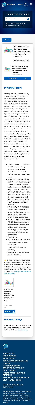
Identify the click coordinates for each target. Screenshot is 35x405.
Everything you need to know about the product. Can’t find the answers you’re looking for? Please (17, 328)
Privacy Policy (9, 358)
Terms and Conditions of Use (15, 361)
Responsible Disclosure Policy (16, 378)
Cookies (6, 363)
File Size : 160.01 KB (17, 74)
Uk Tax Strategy (9, 370)
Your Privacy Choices (12, 380)
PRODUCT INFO (13, 87)
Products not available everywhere (13, 386)
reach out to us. (22, 330)
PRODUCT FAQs (13, 319)
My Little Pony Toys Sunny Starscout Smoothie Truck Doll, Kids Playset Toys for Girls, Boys (22, 52)
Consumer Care (9, 356)
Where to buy (8, 353)
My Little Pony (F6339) (21, 61)
